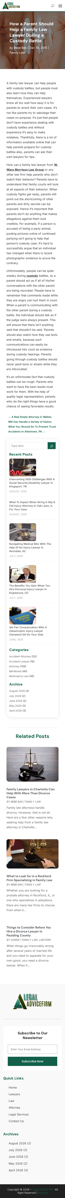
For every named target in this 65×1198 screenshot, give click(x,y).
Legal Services (19, 1114)
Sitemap (43, 1192)
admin (15, 939)
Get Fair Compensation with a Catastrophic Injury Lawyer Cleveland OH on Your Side (28, 631)
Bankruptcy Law (19, 676)
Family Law (17, 52)
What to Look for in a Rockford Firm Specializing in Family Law (29, 878)
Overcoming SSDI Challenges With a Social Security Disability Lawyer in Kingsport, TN (32, 483)
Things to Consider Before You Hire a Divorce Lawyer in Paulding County (28, 931)
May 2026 (15, 705)
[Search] (51, 445)
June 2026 (15, 700)
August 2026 (17, 690)
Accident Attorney (20, 656)
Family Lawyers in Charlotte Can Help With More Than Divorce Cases (30, 793)
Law (11, 1101)
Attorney (14, 666)
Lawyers (45, 939)
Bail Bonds (15, 671)
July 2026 (15, 695)
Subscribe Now (32, 1061)
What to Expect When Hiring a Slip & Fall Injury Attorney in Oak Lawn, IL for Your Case (32, 506)
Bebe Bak (20, 47)
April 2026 (15, 710)
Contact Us (16, 1121)
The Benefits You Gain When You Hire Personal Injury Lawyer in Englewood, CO (29, 589)
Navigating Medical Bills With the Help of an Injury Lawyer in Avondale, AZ (30, 547)
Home (13, 1087)
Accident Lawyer (19, 661)
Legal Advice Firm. (43, 1189)
